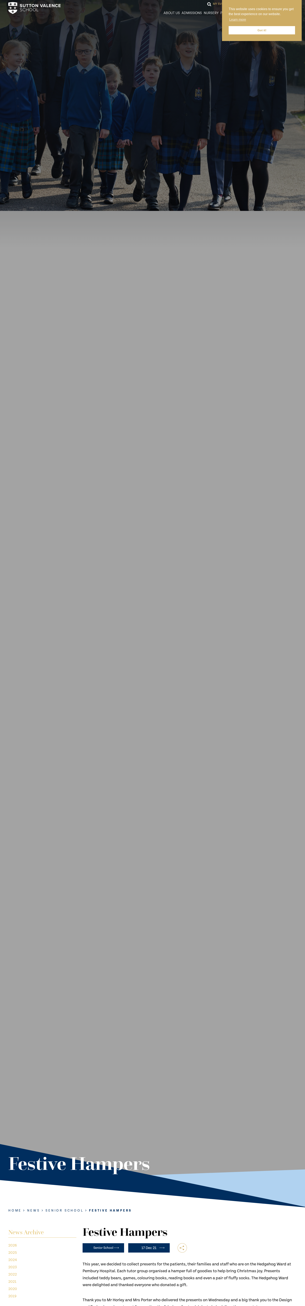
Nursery (211, 13)
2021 (12, 1281)
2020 (12, 1289)
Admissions (192, 13)
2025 (12, 1252)
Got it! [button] (261, 30)
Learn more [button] (237, 19)
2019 (12, 1296)
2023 (12, 1267)
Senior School (64, 1211)
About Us (171, 13)
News (33, 1211)
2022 (12, 1274)
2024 (12, 1260)
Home (15, 1211)
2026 (12, 1245)
